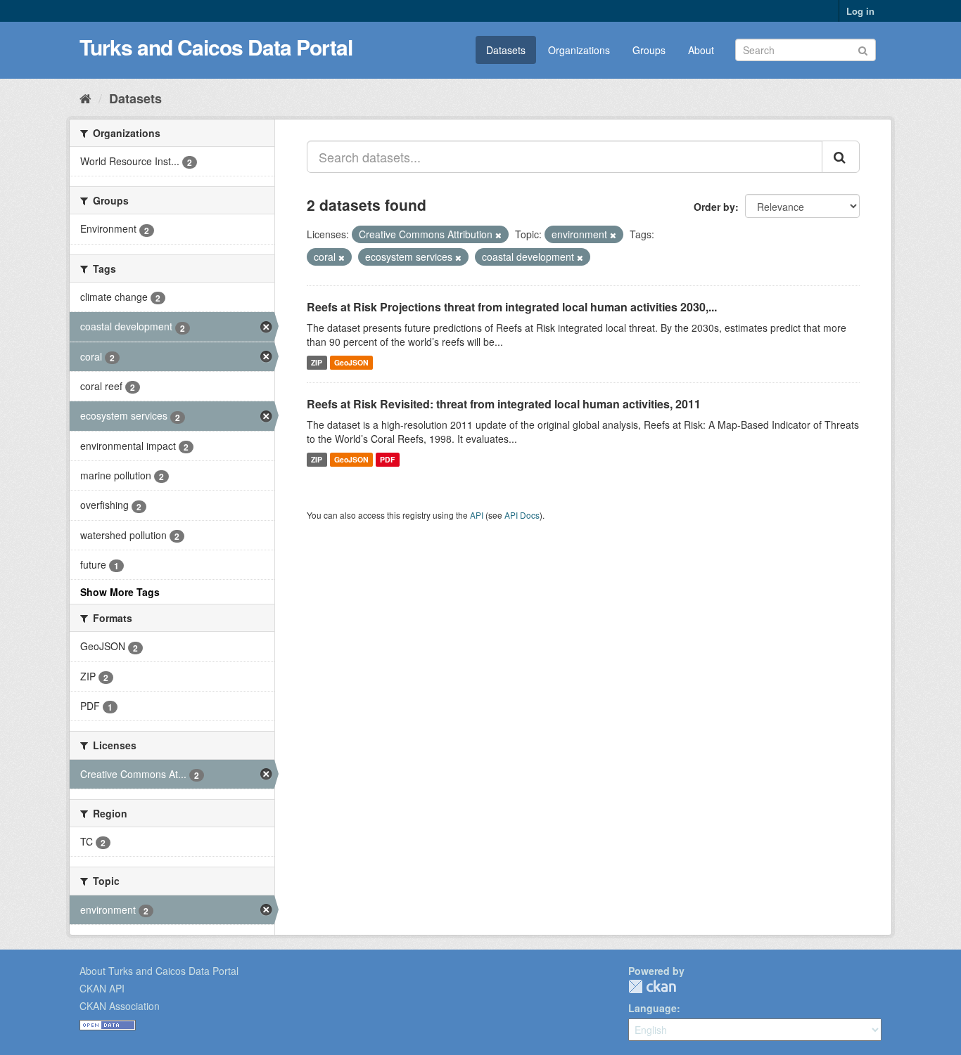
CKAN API (102, 988)
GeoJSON (351, 362)
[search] (841, 157)
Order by (714, 207)
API (476, 515)
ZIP (316, 362)
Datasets (506, 50)
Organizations (579, 50)
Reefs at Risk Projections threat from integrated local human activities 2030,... (512, 307)
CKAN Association (119, 1006)
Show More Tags (120, 592)
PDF (387, 459)
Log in (860, 11)
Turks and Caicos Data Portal (215, 47)
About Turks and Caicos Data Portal (158, 971)
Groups (649, 50)
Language (652, 1008)
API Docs (522, 515)
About (701, 50)
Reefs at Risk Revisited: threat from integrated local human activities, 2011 (504, 404)
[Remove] (498, 234)
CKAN (652, 986)
